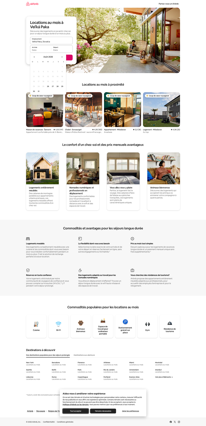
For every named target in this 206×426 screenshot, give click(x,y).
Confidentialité (49, 422)
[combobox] (51, 41)
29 (62, 86)
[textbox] (40, 50)
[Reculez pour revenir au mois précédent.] (34, 57)
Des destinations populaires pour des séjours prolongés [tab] (48, 355)
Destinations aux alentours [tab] (84, 355)
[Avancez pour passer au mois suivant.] (62, 57)
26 (48, 86)
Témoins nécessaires (103, 411)
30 (34, 91)
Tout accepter (75, 411)
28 (57, 86)
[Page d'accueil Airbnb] (32, 4)
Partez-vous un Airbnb (169, 4)
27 (53, 86)
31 (38, 91)
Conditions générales (65, 422)
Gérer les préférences (130, 411)
